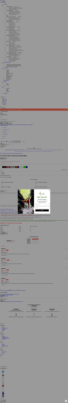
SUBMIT (42, 210)
